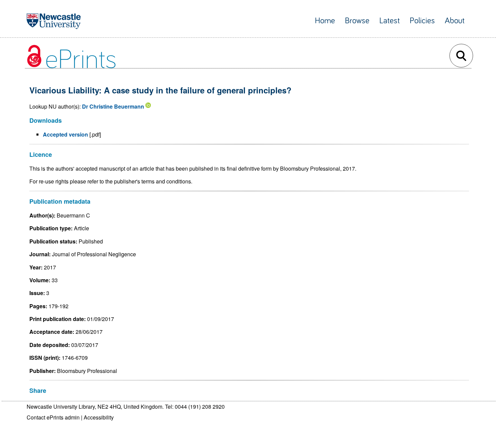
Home (325, 21)
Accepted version (65, 134)
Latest (389, 21)
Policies (422, 21)
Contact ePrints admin (53, 417)
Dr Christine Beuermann (113, 106)
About (455, 21)
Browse (357, 21)
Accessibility (99, 417)
